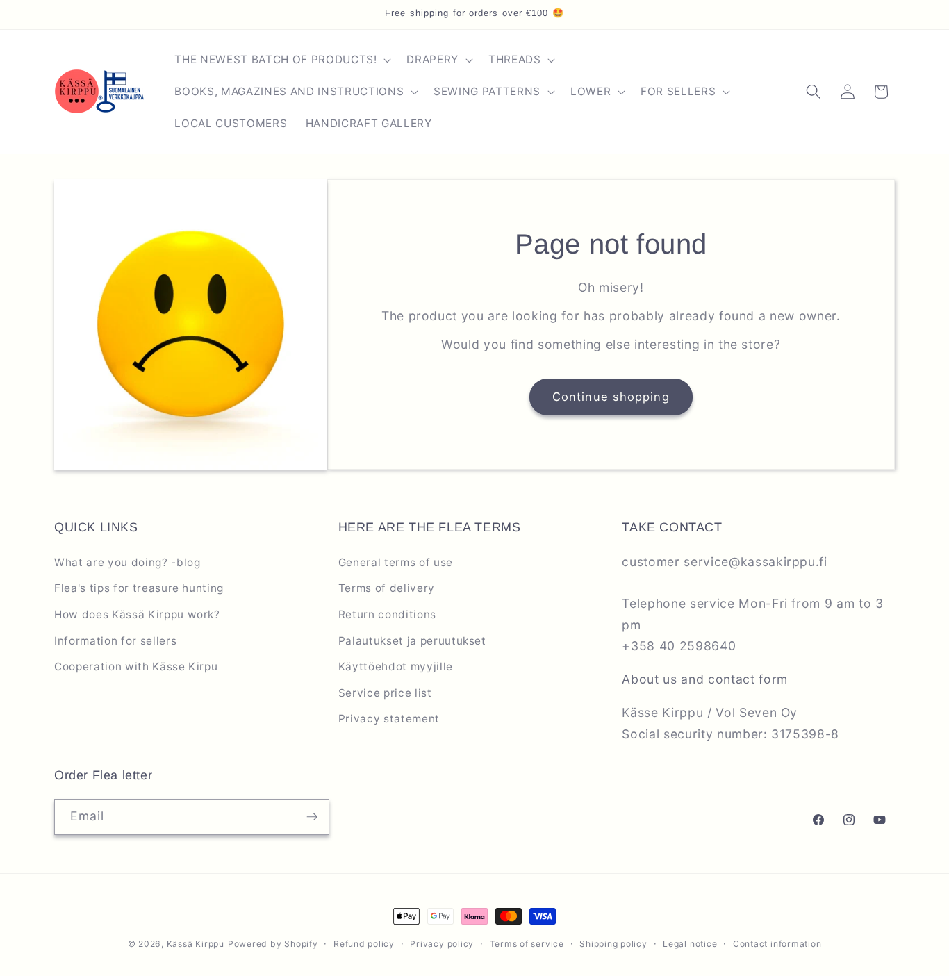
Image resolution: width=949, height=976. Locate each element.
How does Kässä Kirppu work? (137, 614)
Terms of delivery (386, 588)
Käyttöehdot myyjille (395, 666)
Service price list (385, 693)
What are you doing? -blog (127, 562)
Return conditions (387, 614)
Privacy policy (442, 943)
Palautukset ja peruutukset (412, 640)
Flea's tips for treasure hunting (139, 588)
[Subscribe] (312, 817)
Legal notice (690, 943)
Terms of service (527, 943)
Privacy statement (389, 718)
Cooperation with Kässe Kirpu (135, 666)
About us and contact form (705, 679)
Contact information (777, 943)
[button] (281, 60)
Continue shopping (611, 397)
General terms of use (395, 562)
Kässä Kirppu (195, 943)
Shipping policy (613, 943)
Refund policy (364, 943)
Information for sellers (115, 640)
